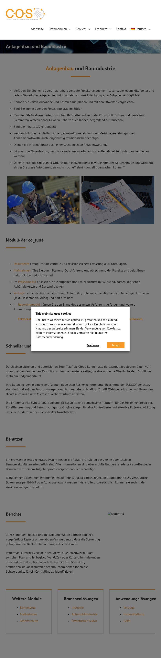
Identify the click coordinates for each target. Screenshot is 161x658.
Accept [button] (116, 345)
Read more (93, 345)
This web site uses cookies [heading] (53, 313)
